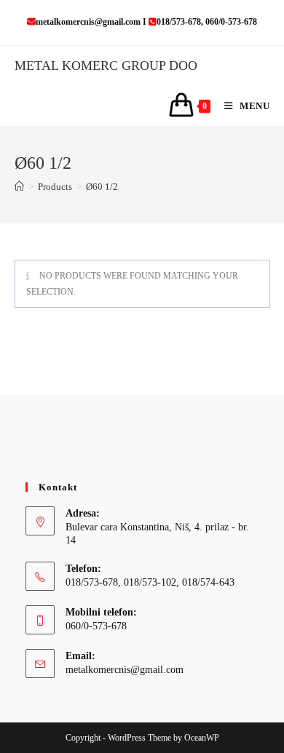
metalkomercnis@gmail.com (125, 669)
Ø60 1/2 (102, 186)
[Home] (19, 186)
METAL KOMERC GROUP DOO (106, 65)
